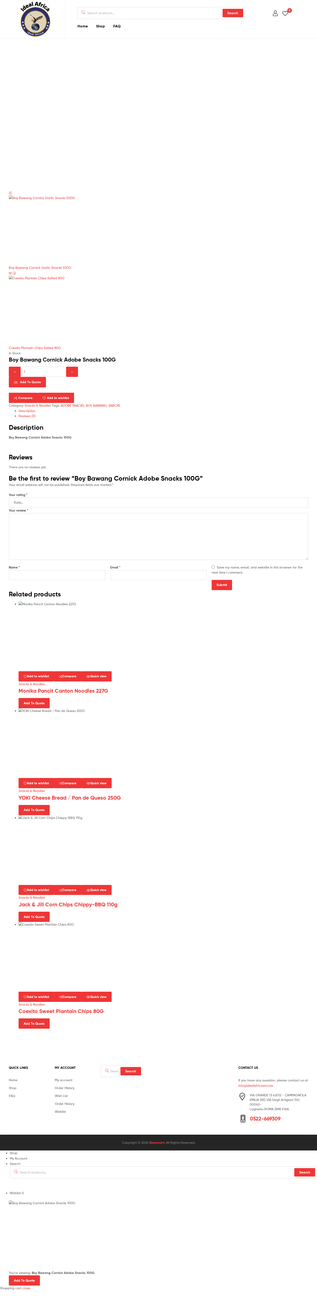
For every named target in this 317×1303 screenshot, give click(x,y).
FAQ (117, 26)
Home (83, 26)
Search (232, 13)
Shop (100, 26)
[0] (285, 13)
